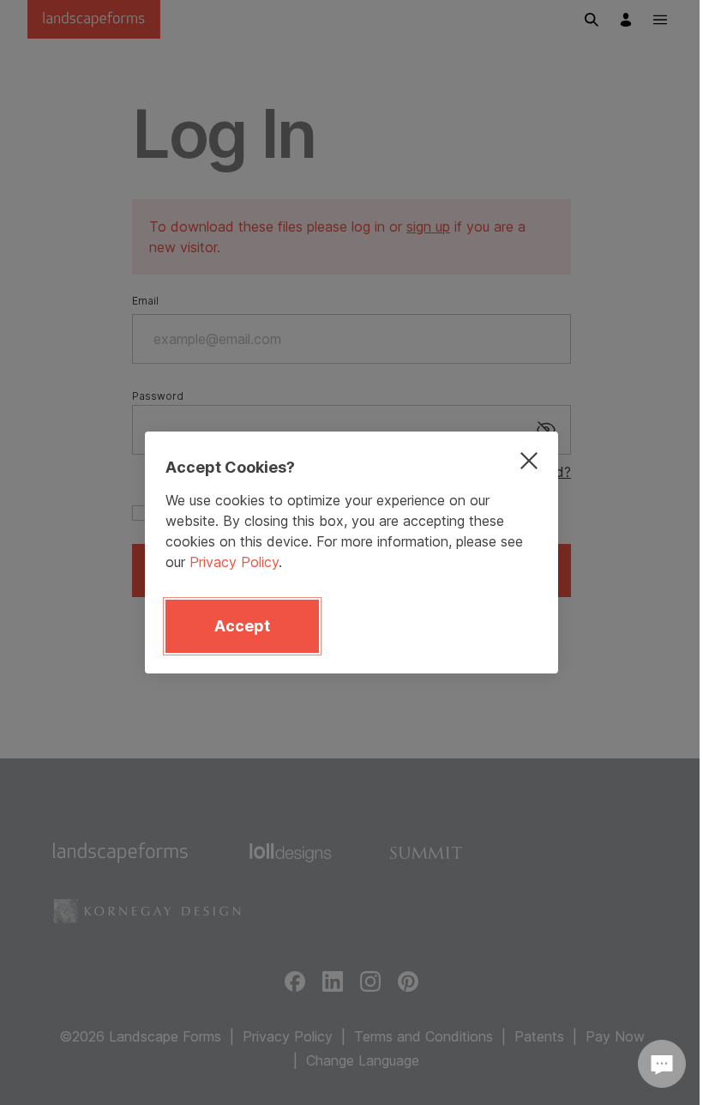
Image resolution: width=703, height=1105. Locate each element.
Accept (242, 626)
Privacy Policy (234, 562)
